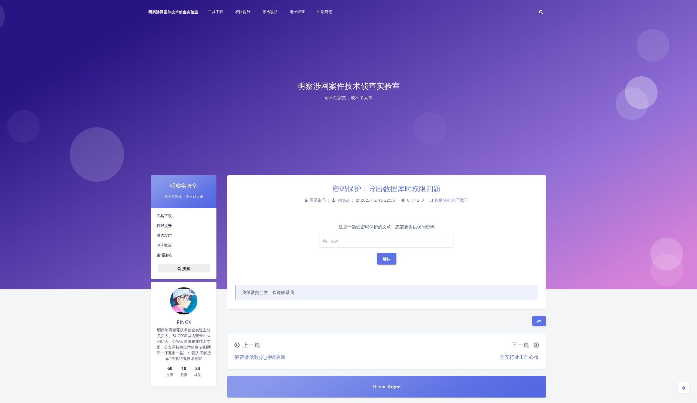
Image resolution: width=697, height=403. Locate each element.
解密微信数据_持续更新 (260, 357)
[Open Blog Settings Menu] (683, 387)
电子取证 (164, 245)
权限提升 (164, 225)
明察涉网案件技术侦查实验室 (173, 11)
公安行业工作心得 (519, 357)
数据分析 (443, 200)
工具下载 (164, 215)
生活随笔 (164, 254)
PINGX (344, 200)
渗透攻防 (164, 235)
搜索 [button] (185, 268)
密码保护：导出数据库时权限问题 (386, 188)
